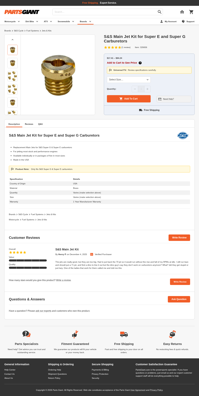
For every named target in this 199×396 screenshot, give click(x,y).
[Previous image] (12, 39)
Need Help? (168, 99)
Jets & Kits (46, 30)
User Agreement (137, 390)
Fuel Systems (32, 30)
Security (95, 378)
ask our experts (43, 311)
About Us (8, 378)
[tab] (12, 50)
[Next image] (12, 111)
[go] (159, 12)
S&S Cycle (18, 30)
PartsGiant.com (143, 370)
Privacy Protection (100, 374)
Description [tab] (14, 124)
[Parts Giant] (21, 12)
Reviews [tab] (29, 124)
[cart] (191, 12)
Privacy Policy (156, 390)
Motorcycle (14, 219)
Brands (7, 30)
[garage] (182, 12)
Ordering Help (54, 370)
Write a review (63, 280)
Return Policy (54, 378)
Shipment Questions (57, 374)
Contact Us (9, 374)
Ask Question (178, 299)
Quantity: (111, 89)
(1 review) (126, 47)
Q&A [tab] (40, 124)
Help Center (9, 370)
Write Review (179, 237)
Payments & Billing (100, 370)
